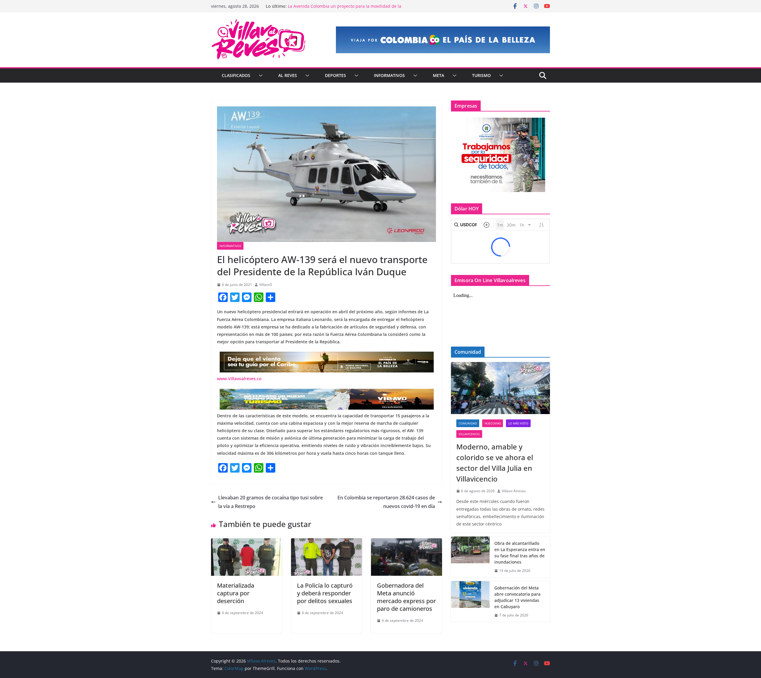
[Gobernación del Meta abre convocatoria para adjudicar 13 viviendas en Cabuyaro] (470, 601)
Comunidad (468, 423)
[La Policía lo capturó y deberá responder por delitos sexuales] (326, 542)
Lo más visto (518, 423)
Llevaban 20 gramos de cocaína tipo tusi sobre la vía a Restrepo (270, 501)
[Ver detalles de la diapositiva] (443, 39)
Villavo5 (265, 284)
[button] (259, 75)
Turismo (481, 75)
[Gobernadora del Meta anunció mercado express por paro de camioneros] (406, 542)
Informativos (389, 75)
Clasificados (236, 75)
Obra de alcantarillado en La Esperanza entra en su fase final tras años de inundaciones (519, 552)
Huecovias (493, 423)
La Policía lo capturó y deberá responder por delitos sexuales (325, 593)
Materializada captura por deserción (235, 593)
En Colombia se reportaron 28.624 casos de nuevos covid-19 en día (386, 501)
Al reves (287, 75)
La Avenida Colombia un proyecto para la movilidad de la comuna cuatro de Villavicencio (344, 9)
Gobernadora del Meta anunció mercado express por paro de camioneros (406, 597)
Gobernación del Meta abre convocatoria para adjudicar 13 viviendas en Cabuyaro (517, 597)
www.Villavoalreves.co (239, 378)
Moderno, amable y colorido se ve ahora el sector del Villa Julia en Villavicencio (494, 463)
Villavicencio (469, 434)
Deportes (335, 75)
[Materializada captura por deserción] (246, 542)
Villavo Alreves (514, 490)
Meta (438, 75)
